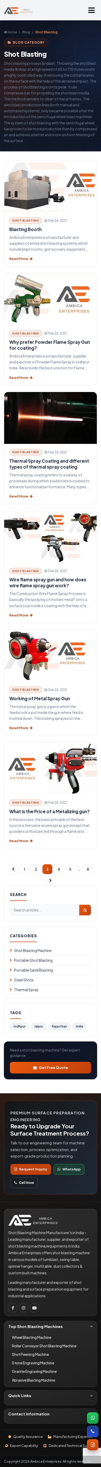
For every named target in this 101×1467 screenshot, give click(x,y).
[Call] (92, 1431)
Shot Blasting (25, 220)
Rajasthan (59, 1026)
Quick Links (19, 1395)
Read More (18, 259)
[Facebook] (12, 1307)
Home (12, 32)
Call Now (26, 1182)
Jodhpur (19, 1026)
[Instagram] (23, 1307)
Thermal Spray (26, 989)
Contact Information (28, 1413)
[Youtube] (34, 1307)
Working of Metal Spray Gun (39, 698)
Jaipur (38, 1026)
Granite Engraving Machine (34, 1371)
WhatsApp (71, 1169)
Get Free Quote (53, 1067)
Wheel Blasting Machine (31, 1337)
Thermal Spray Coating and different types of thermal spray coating (49, 464)
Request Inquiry (33, 1169)
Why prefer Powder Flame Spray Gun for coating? (49, 345)
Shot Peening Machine (30, 1354)
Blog (26, 32)
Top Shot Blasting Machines (35, 1326)
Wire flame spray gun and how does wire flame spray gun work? (47, 582)
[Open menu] (91, 10)
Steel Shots (24, 979)
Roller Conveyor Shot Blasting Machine (44, 1345)
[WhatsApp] (92, 1418)
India (79, 1026)
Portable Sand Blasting (33, 970)
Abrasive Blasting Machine (33, 1380)
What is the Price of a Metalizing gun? (49, 811)
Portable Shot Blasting (33, 960)
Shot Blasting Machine (33, 950)
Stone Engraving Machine (33, 1362)
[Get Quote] (92, 1444)
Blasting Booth (25, 229)
